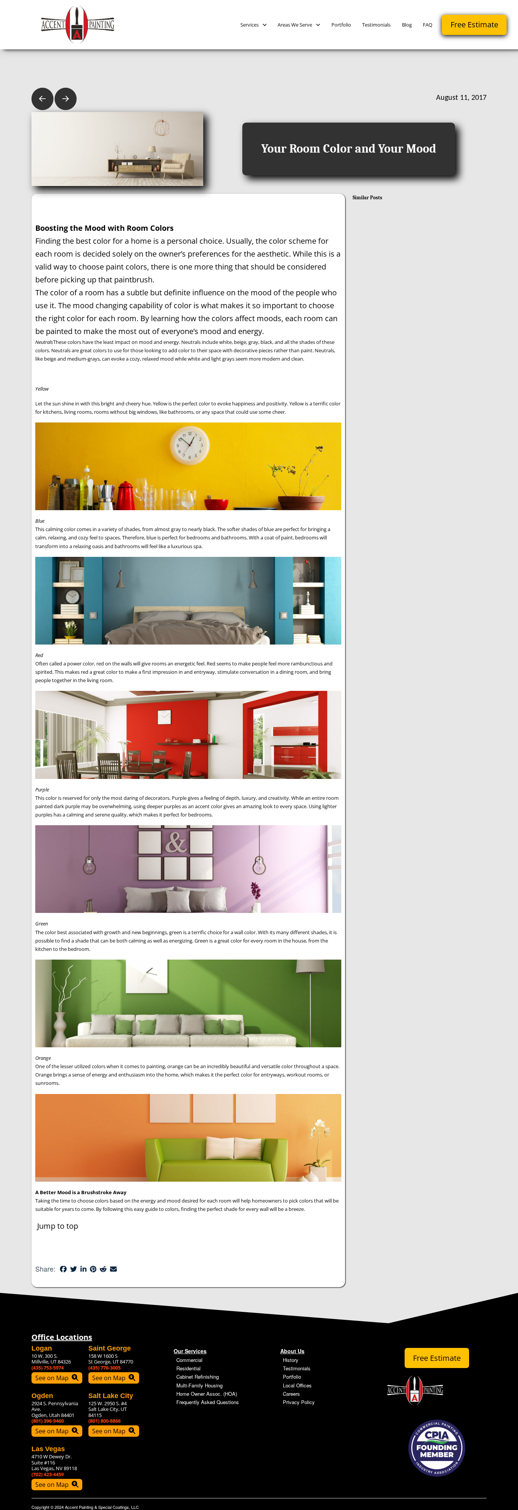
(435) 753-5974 (47, 1367)
